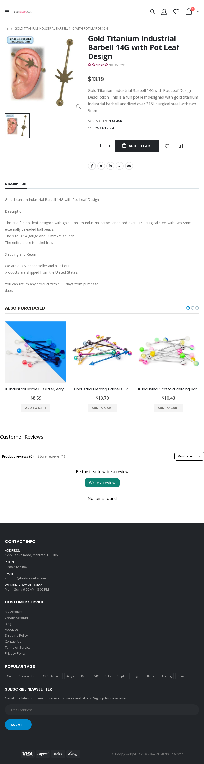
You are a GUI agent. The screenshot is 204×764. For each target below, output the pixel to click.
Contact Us (13, 641)
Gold (10, 676)
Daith (84, 676)
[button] (98, 64)
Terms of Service (18, 647)
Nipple (121, 676)
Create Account (16, 617)
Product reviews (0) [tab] (18, 456)
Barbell (151, 676)
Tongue (136, 676)
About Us (12, 629)
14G (96, 676)
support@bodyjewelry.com (25, 578)
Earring (167, 676)
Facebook (92, 166)
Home (7, 28)
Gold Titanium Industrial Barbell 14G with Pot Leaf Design (134, 47)
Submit (17, 725)
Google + (120, 166)
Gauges (182, 676)
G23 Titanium (52, 676)
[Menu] (7, 11)
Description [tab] (16, 183)
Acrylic (70, 676)
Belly (107, 676)
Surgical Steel (28, 676)
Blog (8, 623)
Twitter (101, 166)
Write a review (102, 482)
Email (129, 166)
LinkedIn (110, 166)
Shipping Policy (16, 635)
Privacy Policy (15, 653)
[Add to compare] (181, 146)
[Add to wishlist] (167, 146)
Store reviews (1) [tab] (51, 456)
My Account (13, 611)
